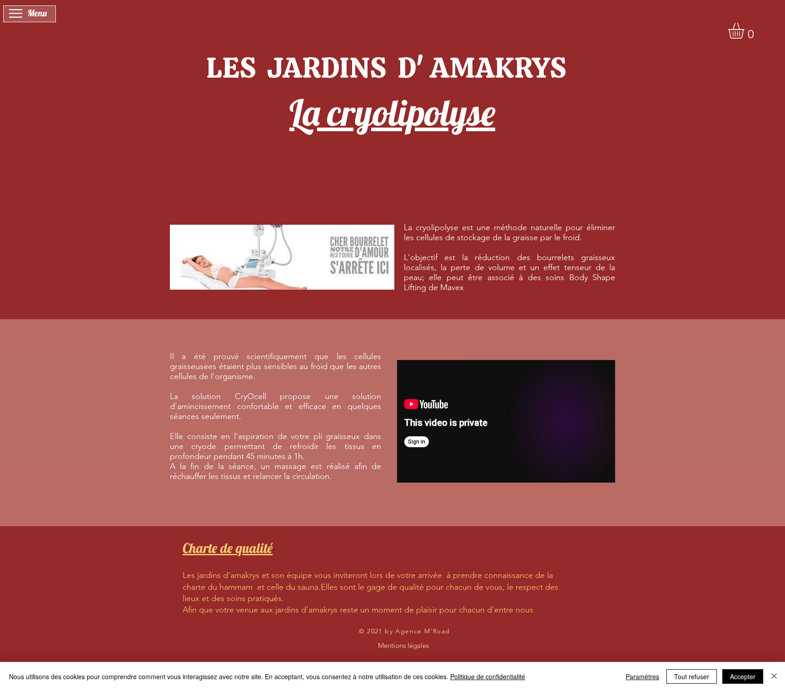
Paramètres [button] (642, 676)
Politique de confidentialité (487, 676)
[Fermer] (774, 676)
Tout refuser (691, 676)
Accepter (742, 676)
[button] (15, 13)
